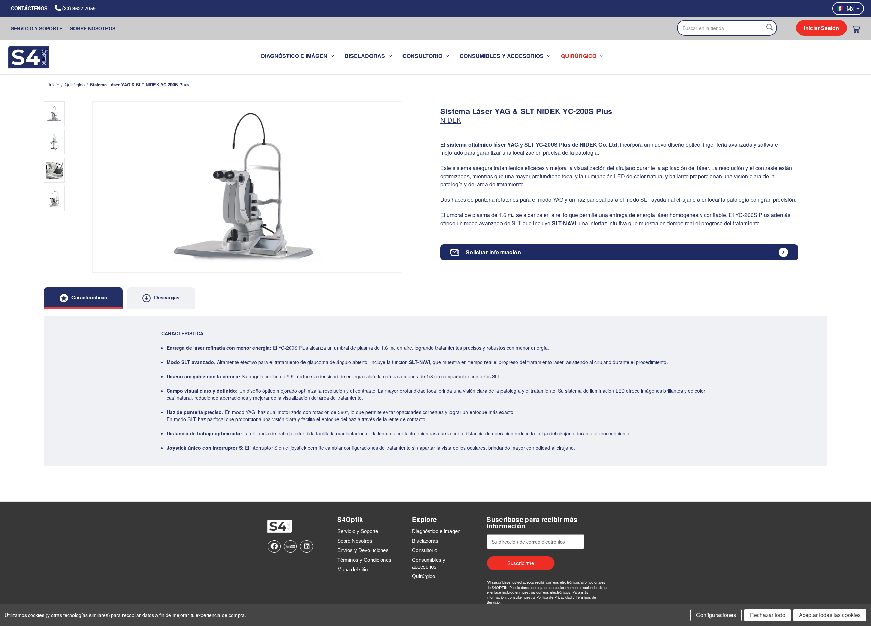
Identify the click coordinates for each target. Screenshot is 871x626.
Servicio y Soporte (36, 28)
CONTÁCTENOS (29, 8)
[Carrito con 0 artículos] (856, 29)
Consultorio (422, 56)
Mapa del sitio (352, 569)
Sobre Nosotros (92, 28)
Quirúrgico (578, 56)
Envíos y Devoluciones (363, 550)
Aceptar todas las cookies (830, 615)
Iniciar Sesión (821, 28)
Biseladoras (365, 56)
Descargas (166, 297)
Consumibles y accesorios (502, 56)
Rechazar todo (767, 615)
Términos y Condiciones (364, 560)
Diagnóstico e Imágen (294, 56)
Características (89, 297)
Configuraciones (716, 615)
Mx (850, 8)
